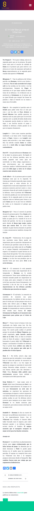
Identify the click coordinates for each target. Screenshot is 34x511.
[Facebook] (12, 52)
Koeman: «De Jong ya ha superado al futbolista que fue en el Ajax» (18, 478)
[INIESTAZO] (5, 6)
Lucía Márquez (20, 36)
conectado (20, 492)
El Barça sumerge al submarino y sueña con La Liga (18, 475)
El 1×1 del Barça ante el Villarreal (17, 31)
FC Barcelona (17, 23)
